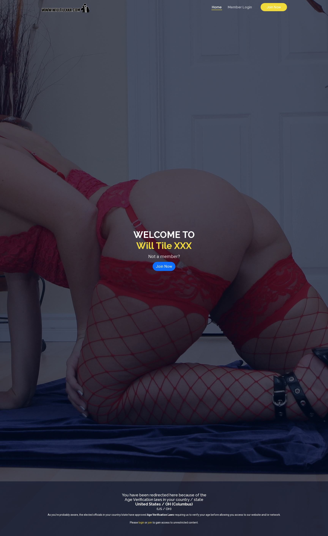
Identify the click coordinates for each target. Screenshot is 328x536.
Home (217, 7)
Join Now (274, 7)
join (150, 522)
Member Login (240, 7)
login (141, 522)
